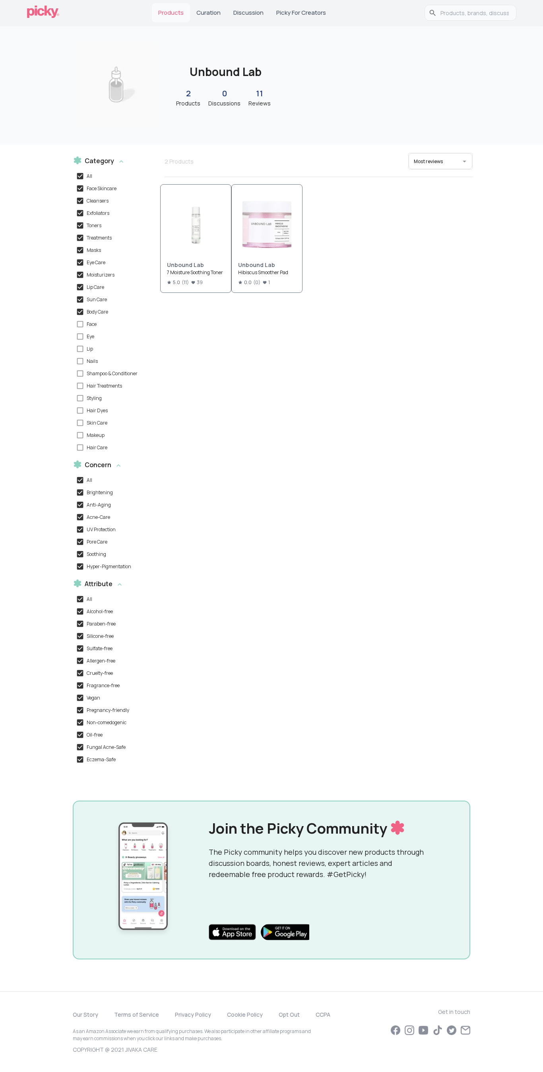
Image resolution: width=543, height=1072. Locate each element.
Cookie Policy (245, 1014)
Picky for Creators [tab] (301, 12)
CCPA (323, 1014)
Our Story (85, 1014)
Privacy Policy (193, 1014)
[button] (109, 161)
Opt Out (289, 1014)
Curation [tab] (208, 12)
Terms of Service (136, 1014)
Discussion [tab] (248, 12)
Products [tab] (171, 12)
